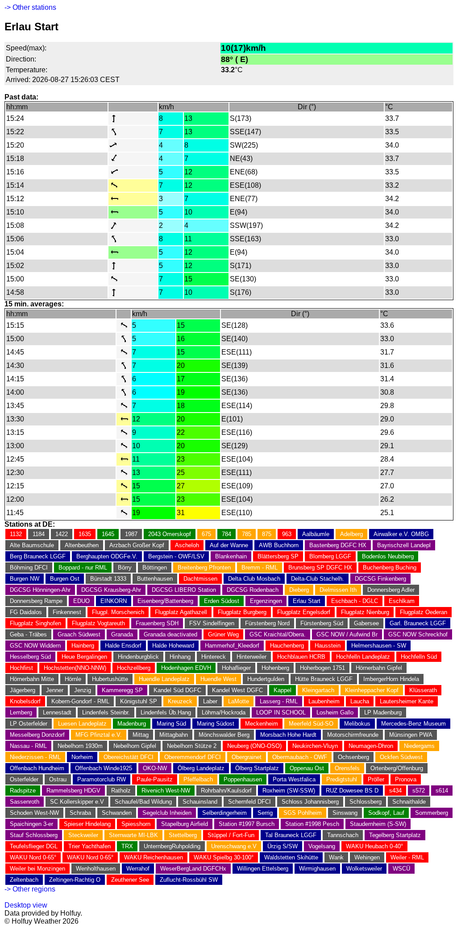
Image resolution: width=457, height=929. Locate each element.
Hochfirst (21, 668)
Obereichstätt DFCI (129, 757)
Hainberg (82, 645)
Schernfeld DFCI (249, 801)
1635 (85, 534)
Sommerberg (431, 812)
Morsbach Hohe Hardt (288, 734)
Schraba (80, 812)
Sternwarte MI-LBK (133, 835)
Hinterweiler (251, 656)
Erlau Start (306, 601)
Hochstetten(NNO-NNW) (75, 668)
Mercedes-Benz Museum (413, 723)
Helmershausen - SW (378, 645)
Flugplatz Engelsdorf (303, 612)
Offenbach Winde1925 (103, 768)
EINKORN (113, 601)
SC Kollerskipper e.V (77, 801)
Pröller (376, 779)
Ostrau (57, 779)
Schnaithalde (409, 801)
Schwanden (117, 812)
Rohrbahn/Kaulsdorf (226, 790)
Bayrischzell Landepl (404, 545)
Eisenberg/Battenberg (165, 601)
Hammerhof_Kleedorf (232, 645)
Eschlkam (402, 601)
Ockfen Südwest (401, 757)
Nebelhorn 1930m (80, 746)
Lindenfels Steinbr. (106, 712)
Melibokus (357, 723)
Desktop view (25, 905)
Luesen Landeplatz (82, 723)
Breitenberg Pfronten (204, 567)
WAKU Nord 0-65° (33, 857)
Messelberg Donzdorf (37, 734)
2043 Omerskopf (169, 534)
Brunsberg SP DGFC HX (320, 567)
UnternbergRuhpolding (172, 846)
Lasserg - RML (279, 701)
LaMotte (238, 701)
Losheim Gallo (334, 712)
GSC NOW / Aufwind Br (347, 634)
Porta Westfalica (294, 779)
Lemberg (21, 712)
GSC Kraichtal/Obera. (277, 634)
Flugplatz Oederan (423, 612)
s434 (395, 790)
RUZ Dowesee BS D (352, 790)
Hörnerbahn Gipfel (379, 668)
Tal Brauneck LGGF (290, 835)
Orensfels (347, 768)
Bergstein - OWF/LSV (176, 556)
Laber (210, 701)
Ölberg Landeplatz (201, 768)
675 (206, 534)
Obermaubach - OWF (299, 757)
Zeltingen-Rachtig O (74, 879)
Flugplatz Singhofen (35, 623)
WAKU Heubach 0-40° (374, 846)
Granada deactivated (170, 634)
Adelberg (351, 534)
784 (226, 534)
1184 (39, 534)
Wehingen (367, 857)
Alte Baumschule (32, 545)
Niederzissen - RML (35, 757)
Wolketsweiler (364, 868)
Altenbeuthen (82, 545)
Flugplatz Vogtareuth (98, 623)
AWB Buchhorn (279, 545)
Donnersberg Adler (391, 589)
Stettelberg (183, 835)
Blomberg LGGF (330, 556)
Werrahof (138, 868)
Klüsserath (423, 690)
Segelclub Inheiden (166, 812)
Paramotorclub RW (101, 779)
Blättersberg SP (278, 556)
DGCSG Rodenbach (252, 589)
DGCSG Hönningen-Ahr (40, 589)
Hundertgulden (265, 679)
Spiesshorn (135, 824)
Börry (125, 567)
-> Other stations (30, 7)
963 (286, 534)
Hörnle (73, 679)
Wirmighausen (317, 868)
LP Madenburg (383, 712)
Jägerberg (22, 690)
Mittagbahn (173, 734)
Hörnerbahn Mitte (32, 679)
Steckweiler (83, 835)
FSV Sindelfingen (211, 623)
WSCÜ (401, 868)
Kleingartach (318, 690)
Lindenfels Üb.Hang (166, 712)
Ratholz (121, 790)
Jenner (54, 690)
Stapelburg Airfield (184, 824)
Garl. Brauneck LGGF (418, 623)
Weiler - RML (407, 857)
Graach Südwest (79, 634)
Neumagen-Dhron (371, 746)
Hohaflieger (236, 668)
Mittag (141, 734)
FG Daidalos (26, 612)
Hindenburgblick (138, 656)
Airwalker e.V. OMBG (401, 534)
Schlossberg (365, 801)
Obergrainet (247, 757)
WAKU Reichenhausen (153, 857)
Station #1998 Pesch (312, 824)
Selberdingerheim (224, 812)
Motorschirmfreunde (352, 734)
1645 (108, 534)
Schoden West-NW (34, 812)
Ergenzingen (266, 601)
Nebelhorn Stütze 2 (191, 746)
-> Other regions (29, 889)
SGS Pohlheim (302, 812)
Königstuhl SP (138, 701)
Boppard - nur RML (82, 567)
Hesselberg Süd (30, 656)
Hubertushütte (110, 679)
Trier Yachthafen (89, 846)
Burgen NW (24, 578)
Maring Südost (215, 723)
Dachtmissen (200, 578)
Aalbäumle (315, 534)
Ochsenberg (353, 757)
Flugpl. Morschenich (118, 612)
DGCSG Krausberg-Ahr (111, 589)
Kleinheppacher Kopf (372, 690)
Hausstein (328, 645)
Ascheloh (187, 545)
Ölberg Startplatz (257, 768)
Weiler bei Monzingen (37, 868)
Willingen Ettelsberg (262, 868)
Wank (336, 857)
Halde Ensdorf (123, 645)
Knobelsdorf (25, 701)
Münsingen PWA (410, 734)
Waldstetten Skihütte (291, 857)
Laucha (359, 701)
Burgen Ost (64, 578)
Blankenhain (231, 556)
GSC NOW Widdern (35, 645)
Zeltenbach (24, 879)
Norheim (82, 757)
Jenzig (82, 690)
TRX (127, 846)
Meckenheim (261, 723)
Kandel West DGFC (237, 690)
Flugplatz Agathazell (181, 612)
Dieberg (299, 589)
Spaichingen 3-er (31, 824)
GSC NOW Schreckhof (418, 634)
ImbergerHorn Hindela (391, 679)
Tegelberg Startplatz (395, 835)
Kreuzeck (180, 701)
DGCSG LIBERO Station (184, 589)
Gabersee (366, 623)
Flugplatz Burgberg (242, 612)
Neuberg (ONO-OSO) (254, 746)
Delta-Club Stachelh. (317, 578)
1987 (131, 534)
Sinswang (344, 812)
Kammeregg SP (122, 690)
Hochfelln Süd (419, 656)
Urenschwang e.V (234, 846)
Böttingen (154, 567)
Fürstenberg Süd (321, 623)
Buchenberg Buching (389, 567)
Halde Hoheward (173, 645)
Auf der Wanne (229, 545)
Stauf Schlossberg (34, 835)
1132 (16, 534)
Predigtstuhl (341, 779)
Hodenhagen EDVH (186, 668)
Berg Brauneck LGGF (38, 556)
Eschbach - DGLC (354, 601)
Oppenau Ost (307, 768)
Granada (122, 634)
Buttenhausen (155, 578)
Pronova (405, 779)
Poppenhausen (243, 779)
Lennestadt (57, 712)
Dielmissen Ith (338, 589)
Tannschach (342, 835)
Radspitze (23, 790)
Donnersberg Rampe (36, 601)
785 (246, 534)
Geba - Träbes (28, 634)
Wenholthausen (96, 868)
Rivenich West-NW (165, 790)
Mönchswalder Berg (224, 734)
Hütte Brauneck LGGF (324, 679)
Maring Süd (171, 723)
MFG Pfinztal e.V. (98, 734)
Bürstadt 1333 (108, 578)
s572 (418, 790)
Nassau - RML (28, 746)
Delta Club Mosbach (254, 578)
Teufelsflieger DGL (34, 846)
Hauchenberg (287, 645)
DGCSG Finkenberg (380, 578)
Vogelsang (321, 846)
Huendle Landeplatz (164, 679)
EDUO (81, 601)
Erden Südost (221, 601)
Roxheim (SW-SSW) (288, 790)
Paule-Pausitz (155, 779)
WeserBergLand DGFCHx (193, 868)
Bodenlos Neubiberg (388, 556)
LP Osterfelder (28, 723)
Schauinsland (200, 801)
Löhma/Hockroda (223, 712)
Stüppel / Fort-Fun (231, 835)
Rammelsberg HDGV (73, 790)
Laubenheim (324, 701)
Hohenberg (275, 668)
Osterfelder (24, 779)
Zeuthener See (130, 879)
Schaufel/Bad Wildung (143, 801)
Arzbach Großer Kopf (136, 545)
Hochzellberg (133, 668)
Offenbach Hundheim (37, 768)
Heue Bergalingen (84, 656)
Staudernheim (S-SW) (378, 824)
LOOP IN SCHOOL (281, 712)
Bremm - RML (259, 567)
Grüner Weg (223, 634)
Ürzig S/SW (282, 846)
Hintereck (213, 656)
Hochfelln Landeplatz (363, 656)
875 (266, 534)
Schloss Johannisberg (310, 801)
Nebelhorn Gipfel (134, 746)
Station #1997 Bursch (246, 824)
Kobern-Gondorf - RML (80, 701)
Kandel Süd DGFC (177, 690)
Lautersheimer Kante (406, 701)
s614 (442, 790)
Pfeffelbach (198, 779)
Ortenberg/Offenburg (396, 768)
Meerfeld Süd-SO (311, 723)
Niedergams (419, 746)
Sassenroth (24, 801)
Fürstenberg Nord (267, 623)
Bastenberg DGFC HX (337, 545)
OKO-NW (155, 768)
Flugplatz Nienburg (365, 612)
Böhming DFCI (29, 567)
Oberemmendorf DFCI (192, 757)
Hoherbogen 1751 (322, 668)
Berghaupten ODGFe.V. (106, 556)
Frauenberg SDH (157, 623)
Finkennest (67, 612)
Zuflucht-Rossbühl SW (189, 879)
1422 (61, 534)
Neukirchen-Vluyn (315, 746)
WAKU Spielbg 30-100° (223, 857)
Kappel (282, 690)
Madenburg (131, 723)
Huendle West (218, 679)
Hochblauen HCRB (301, 656)
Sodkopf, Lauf (386, 812)
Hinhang (180, 656)
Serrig (265, 812)
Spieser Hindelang (87, 824)
